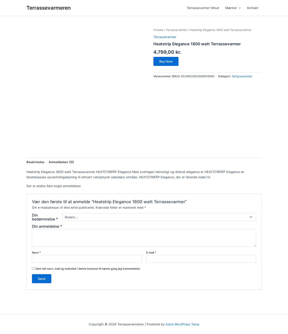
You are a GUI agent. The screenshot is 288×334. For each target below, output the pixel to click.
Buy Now (166, 61)
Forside (158, 30)
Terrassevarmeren (48, 8)
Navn (36, 252)
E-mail (151, 252)
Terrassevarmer (176, 30)
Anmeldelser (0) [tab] (61, 162)
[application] (239, 8)
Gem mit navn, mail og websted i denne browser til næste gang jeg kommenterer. (87, 268)
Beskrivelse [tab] (35, 162)
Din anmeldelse (47, 226)
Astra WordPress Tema (182, 324)
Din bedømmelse (45, 217)
